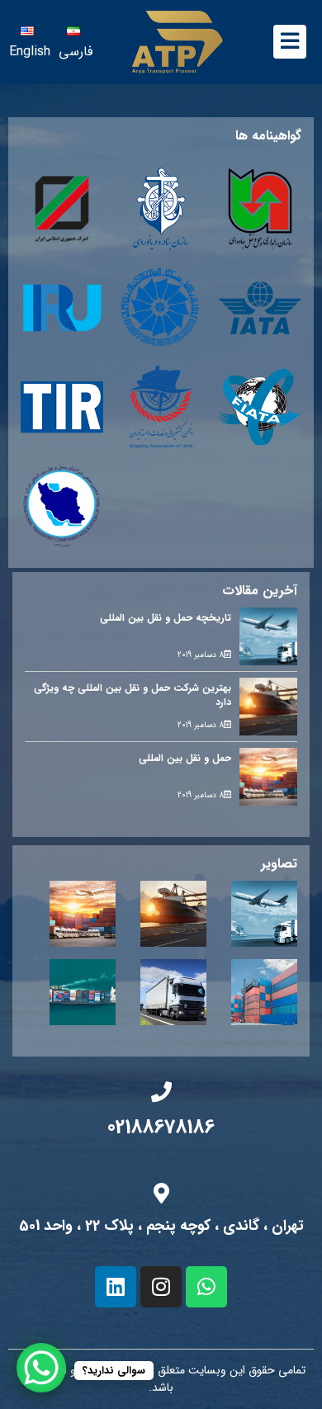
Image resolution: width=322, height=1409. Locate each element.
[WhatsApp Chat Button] (41, 1367)
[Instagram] (161, 1286)
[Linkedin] (115, 1286)
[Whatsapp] (206, 1286)
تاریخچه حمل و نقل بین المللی (165, 618)
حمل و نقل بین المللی (185, 758)
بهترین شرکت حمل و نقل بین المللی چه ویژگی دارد (132, 695)
